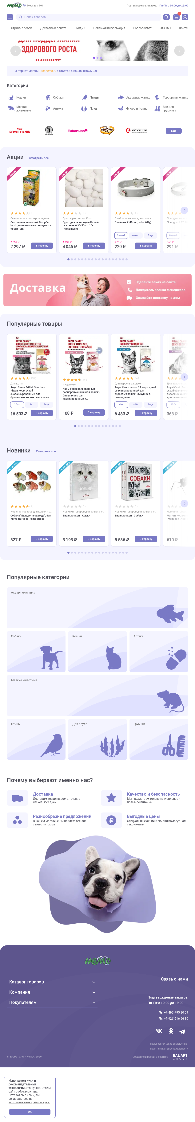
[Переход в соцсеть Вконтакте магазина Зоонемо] (159, 1035)
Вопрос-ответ (142, 28)
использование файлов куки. (29, 1102)
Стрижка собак (21, 28)
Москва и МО (35, 5)
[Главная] (14, 5)
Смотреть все (39, 158)
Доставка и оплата (53, 28)
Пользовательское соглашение (168, 1043)
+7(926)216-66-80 (176, 1018)
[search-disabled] (20, 17)
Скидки (80, 28)
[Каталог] (10, 17)
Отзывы (165, 28)
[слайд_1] (97, 51)
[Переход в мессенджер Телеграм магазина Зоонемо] (182, 1035)
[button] (15, 51)
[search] (166, 17)
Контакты (186, 28)
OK (30, 1111)
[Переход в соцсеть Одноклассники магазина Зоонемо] (171, 1035)
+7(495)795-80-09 (176, 1012)
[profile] (185, 17)
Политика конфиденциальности (169, 1048)
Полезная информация (109, 28)
